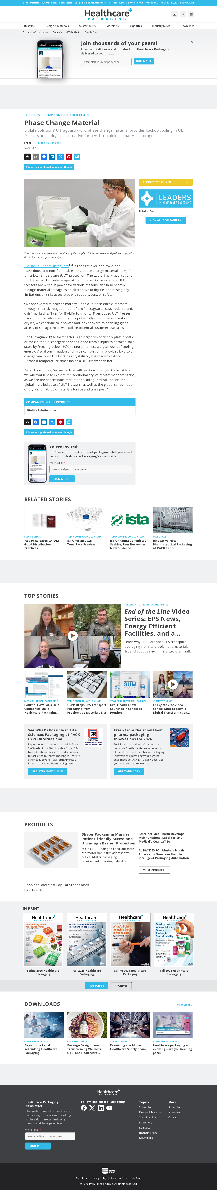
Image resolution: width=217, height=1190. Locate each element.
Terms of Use (119, 1178)
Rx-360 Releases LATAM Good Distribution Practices (41, 544)
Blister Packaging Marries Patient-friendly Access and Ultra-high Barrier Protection (108, 838)
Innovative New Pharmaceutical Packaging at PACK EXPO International (172, 544)
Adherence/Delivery (166, 1041)
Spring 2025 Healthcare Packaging (130, 972)
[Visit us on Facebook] (84, 1107)
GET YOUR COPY (129, 771)
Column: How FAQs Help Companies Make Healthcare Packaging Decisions (41, 709)
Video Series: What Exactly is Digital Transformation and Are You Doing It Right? (170, 709)
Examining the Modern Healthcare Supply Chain (128, 1047)
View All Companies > (166, 220)
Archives (121, 985)
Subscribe (96, 985)
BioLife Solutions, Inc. (48, 143)
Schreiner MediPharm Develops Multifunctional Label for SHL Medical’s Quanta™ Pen (161, 837)
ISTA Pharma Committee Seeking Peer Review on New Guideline (128, 544)
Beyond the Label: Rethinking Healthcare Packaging (40, 1049)
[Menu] (191, 14)
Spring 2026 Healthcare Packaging (43, 972)
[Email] (36, 157)
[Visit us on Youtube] (109, 1107)
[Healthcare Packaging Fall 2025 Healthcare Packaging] (86, 940)
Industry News (162, 701)
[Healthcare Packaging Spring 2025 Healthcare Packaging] (130, 940)
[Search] (183, 14)
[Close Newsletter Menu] (192, 42)
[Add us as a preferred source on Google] (77, 157)
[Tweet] (60, 157)
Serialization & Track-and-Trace (146, 604)
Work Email (57, 462)
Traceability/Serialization (128, 701)
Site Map (136, 1178)
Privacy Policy (99, 1178)
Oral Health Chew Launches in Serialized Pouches (126, 708)
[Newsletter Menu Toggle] (174, 14)
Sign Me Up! (144, 61)
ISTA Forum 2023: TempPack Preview (81, 542)
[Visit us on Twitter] (92, 1107)
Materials (159, 536)
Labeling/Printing (36, 1041)
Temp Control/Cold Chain (66, 115)
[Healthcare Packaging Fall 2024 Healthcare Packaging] (174, 940)
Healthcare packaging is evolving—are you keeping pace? (172, 1049)
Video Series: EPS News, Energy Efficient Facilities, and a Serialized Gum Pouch (157, 622)
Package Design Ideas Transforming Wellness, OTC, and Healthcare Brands (84, 1049)
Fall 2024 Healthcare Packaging (174, 972)
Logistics (32, 115)
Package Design (77, 1041)
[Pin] (69, 157)
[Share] (44, 157)
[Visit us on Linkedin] (101, 1107)
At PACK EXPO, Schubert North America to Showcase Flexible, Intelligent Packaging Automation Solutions (164, 854)
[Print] (27, 157)
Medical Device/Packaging (41, 701)
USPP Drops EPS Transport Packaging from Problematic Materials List (86, 708)
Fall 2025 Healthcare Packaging (86, 972)
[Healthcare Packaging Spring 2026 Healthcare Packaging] (43, 940)
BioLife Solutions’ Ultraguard (46, 266)
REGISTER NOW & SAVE (47, 771)
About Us (81, 1178)
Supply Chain (32, 536)
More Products (154, 870)
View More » (185, 1004)
